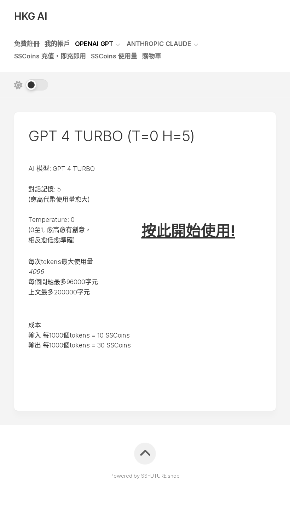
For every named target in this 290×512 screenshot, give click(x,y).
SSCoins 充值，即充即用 (50, 56)
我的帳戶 (57, 43)
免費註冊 (27, 43)
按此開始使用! (188, 231)
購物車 (151, 56)
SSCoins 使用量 (114, 56)
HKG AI (30, 16)
